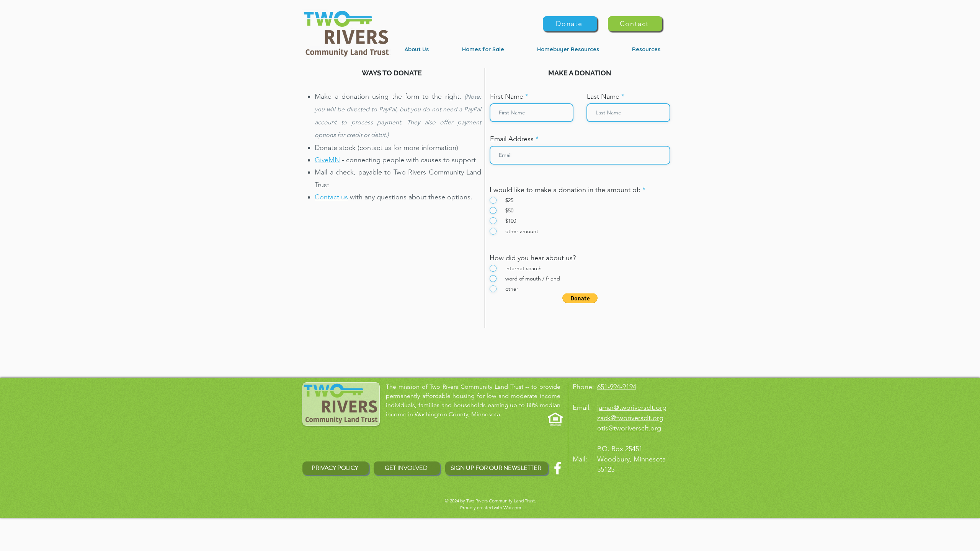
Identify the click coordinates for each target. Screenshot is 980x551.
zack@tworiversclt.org (630, 418)
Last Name (603, 96)
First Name (506, 96)
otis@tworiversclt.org (629, 428)
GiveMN (327, 160)
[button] (580, 298)
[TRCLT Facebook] (557, 468)
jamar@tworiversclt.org (631, 407)
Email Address (512, 138)
